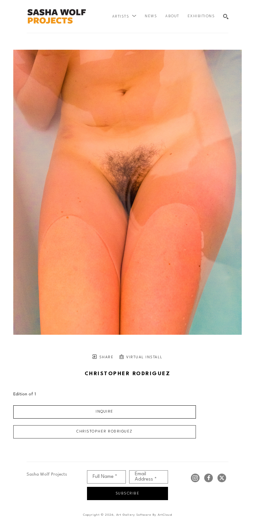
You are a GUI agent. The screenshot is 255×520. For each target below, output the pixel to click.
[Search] (225, 16)
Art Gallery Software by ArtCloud (144, 514)
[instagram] (195, 478)
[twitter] (221, 478)
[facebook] (208, 478)
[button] (124, 16)
